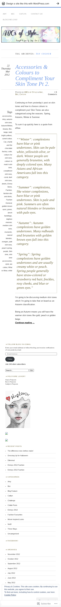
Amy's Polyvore (10, 380)
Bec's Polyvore (10, 382)
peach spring (7, 248)
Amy (4, 14)
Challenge (11, 500)
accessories (7, 116)
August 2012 (12, 568)
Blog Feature (12, 491)
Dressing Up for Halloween (18, 455)
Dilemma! (11, 460)
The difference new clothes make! (20, 451)
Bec (13, 14)
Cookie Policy (10, 595)
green (9, 209)
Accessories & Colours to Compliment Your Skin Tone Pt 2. (35, 75)
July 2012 (11, 573)
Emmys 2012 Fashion (16, 465)
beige (6, 132)
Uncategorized (13, 534)
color (10, 151)
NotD (10, 524)
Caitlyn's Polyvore (11, 384)
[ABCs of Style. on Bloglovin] (17, 427)
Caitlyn (22, 14)
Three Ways (12, 529)
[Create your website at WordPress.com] (30, 3)
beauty (5, 129)
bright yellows (6, 135)
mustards (8, 232)
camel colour (7, 138)
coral (6, 177)
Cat (5, 142)
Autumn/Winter (6, 126)
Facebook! (13, 541)
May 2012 (11, 582)
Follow (10, 359)
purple (5, 251)
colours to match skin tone (8, 164)
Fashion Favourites (15, 515)
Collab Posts (12, 505)
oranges (5, 242)
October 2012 (13, 559)
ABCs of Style (30, 92)
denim (4, 184)
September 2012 (14, 563)
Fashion (9, 190)
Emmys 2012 (13, 510)
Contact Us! (37, 14)
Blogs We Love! (10, 20)
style (7, 264)
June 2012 (12, 578)
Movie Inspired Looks (16, 519)
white (10, 271)
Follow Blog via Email (19, 344)
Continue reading (25, 322)
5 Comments (52, 93)
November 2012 (14, 554)
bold (10, 132)
